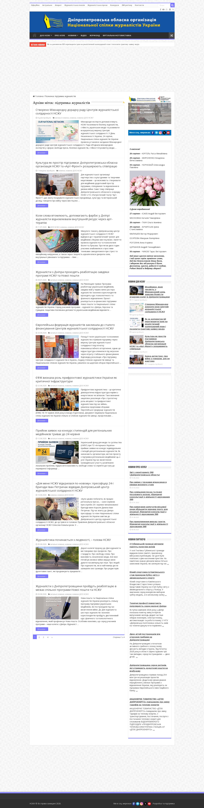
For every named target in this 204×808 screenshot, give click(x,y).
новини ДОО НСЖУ (85, 118)
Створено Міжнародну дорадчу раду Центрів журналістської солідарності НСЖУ (77, 111)
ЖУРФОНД (95, 35)
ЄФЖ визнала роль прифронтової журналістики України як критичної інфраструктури (76, 379)
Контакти (139, 5)
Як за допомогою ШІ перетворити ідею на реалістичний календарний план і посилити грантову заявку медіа (93, 44)
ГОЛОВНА (34, 35)
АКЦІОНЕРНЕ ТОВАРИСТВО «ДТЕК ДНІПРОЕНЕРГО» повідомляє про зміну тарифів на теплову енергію (150, 702)
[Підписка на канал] (123, 102)
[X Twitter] (173, 9)
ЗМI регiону (127, 5)
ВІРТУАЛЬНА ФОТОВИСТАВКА (117, 35)
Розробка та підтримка (164, 803)
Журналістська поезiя (74, 5)
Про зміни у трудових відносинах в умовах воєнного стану (148, 483)
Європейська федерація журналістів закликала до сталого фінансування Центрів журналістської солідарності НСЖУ (75, 326)
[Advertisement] (102, 69)
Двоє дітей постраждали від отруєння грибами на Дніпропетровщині (145, 637)
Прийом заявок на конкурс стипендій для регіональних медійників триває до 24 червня (74, 432)
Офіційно (35, 5)
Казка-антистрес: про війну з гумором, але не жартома (157, 358)
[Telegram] (170, 9)
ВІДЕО (84, 35)
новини (73, 118)
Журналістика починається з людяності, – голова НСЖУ (73, 540)
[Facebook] (161, 9)
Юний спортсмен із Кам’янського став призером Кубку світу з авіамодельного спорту (147, 575)
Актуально (47, 5)
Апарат (58, 5)
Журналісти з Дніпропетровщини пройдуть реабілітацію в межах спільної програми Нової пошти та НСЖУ (76, 588)
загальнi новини (62, 118)
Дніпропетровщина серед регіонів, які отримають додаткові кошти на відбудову (149, 668)
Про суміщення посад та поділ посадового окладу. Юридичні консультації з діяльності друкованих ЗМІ (150, 496)
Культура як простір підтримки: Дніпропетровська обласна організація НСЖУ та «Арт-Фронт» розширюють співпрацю (76, 164)
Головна (39, 96)
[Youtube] (163, 9)
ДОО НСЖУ (45, 35)
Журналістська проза (97, 5)
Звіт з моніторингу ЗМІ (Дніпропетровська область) (145, 473)
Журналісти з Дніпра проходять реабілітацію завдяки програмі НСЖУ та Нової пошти (72, 273)
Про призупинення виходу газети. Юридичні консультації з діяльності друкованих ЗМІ (149, 524)
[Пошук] (172, 5)
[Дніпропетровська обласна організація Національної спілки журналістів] (102, 19)
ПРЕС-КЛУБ (60, 35)
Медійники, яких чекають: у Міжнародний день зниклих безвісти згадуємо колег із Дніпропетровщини (150, 292)
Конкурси (114, 5)
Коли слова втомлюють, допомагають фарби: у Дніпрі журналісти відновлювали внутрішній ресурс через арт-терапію (74, 219)
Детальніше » (41, 153)
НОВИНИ (72, 35)
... (168, 563)
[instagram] (166, 9)
